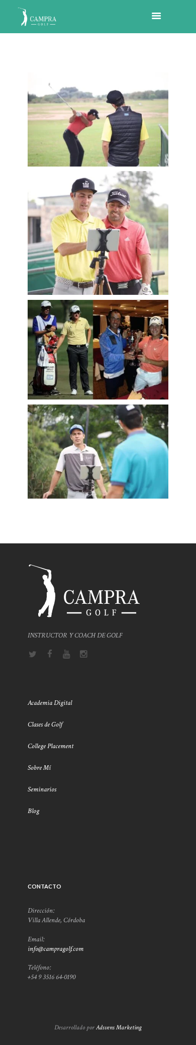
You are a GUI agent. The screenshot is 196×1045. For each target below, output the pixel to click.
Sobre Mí (40, 767)
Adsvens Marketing (119, 1027)
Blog (33, 811)
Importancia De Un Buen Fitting (98, 83)
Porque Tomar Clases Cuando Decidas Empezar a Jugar (98, 186)
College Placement (51, 746)
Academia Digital (50, 702)
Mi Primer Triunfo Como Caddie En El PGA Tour (98, 315)
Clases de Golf (46, 724)
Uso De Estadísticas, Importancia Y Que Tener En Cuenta (98, 420)
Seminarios (42, 789)
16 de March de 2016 (104, 96)
